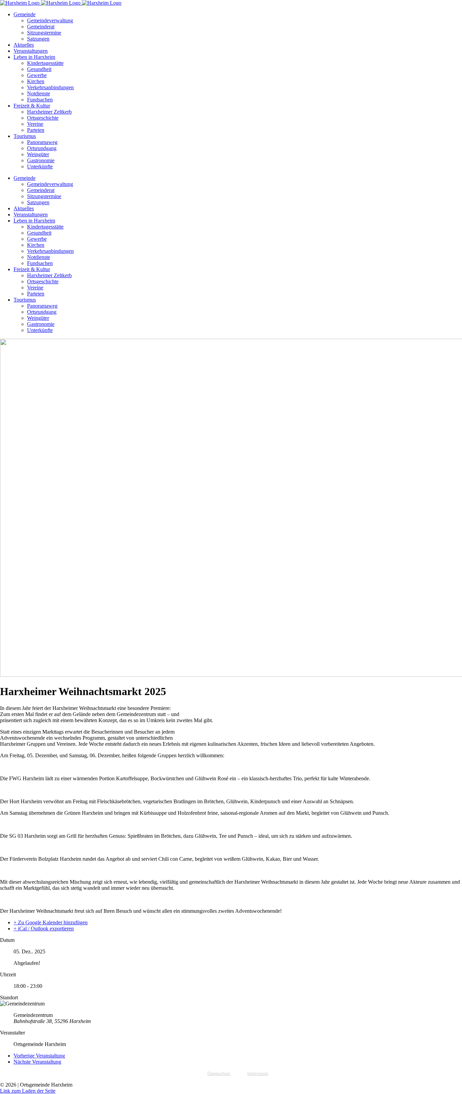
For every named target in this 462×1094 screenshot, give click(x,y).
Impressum (257, 1073)
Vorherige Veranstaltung (39, 1056)
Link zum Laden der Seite (27, 1091)
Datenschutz (218, 1073)
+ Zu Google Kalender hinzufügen (51, 922)
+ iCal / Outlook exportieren (44, 928)
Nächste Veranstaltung (37, 1062)
